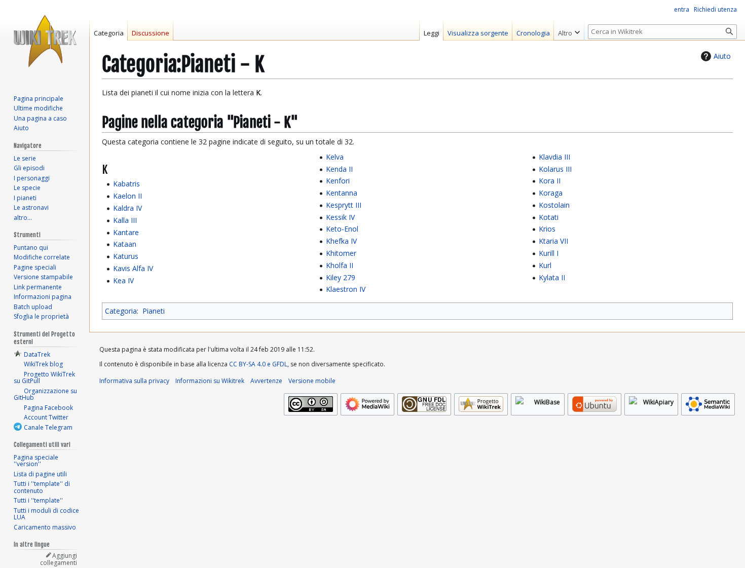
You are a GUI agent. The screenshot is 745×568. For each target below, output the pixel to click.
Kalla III (125, 220)
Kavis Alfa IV (133, 268)
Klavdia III (554, 157)
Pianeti (153, 311)
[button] (569, 30)
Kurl (545, 265)
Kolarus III (555, 169)
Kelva (335, 157)
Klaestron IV (345, 289)
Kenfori (338, 180)
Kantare (126, 232)
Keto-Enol (342, 229)
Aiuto (722, 56)
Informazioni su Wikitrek (209, 380)
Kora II (550, 180)
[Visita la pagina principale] (44, 40)
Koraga (551, 193)
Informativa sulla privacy (134, 380)
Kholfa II (339, 265)
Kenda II (339, 169)
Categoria (121, 311)
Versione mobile (312, 380)
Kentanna (341, 193)
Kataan (124, 244)
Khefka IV (341, 241)
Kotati (548, 217)
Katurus (125, 256)
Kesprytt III (343, 205)
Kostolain (554, 205)
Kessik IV (340, 217)
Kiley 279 (340, 277)
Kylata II (552, 277)
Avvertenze (266, 380)
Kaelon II (127, 196)
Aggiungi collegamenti (58, 559)
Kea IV (123, 280)
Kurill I (548, 253)
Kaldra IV (127, 208)
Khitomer (341, 253)
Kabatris (126, 183)
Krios (547, 229)
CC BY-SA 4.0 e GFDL (258, 364)
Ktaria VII (553, 241)
